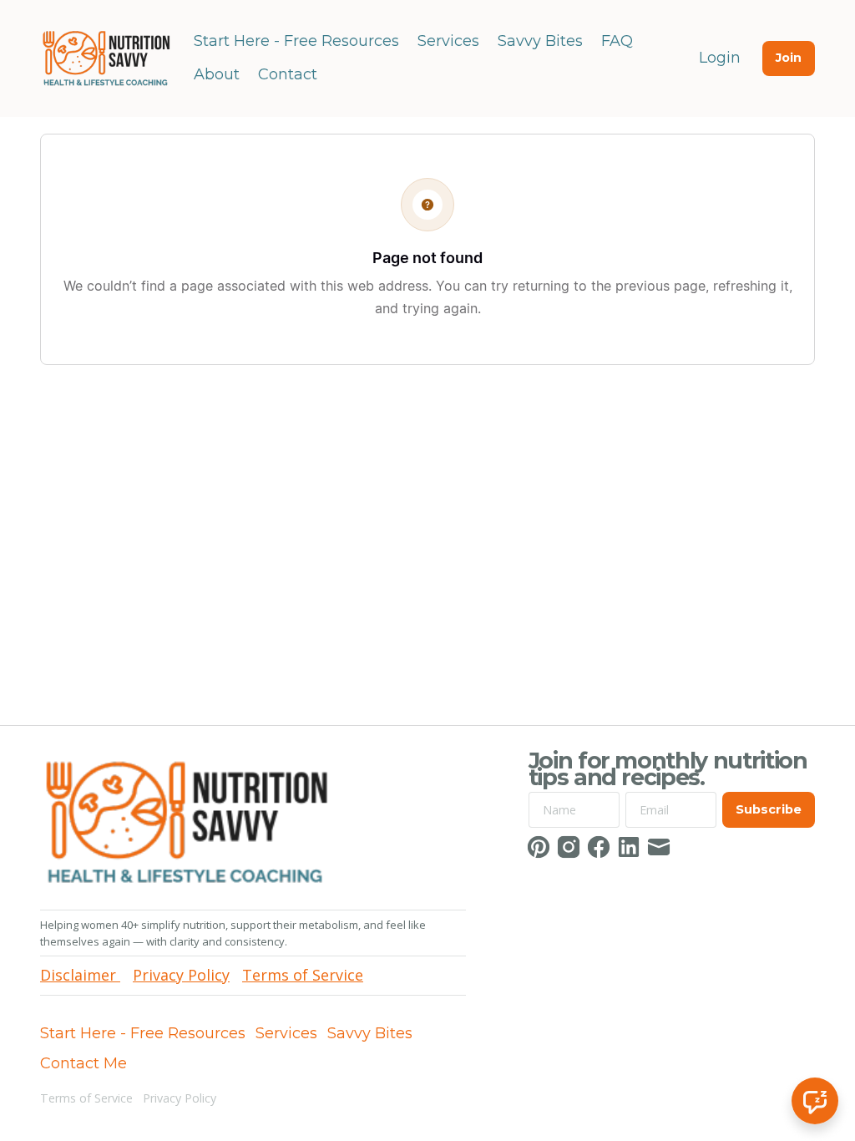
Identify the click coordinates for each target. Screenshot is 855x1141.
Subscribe (769, 809)
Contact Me (83, 1063)
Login (720, 57)
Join (789, 57)
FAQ (617, 41)
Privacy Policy (179, 1098)
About (217, 74)
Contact (287, 74)
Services (448, 41)
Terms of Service (86, 1098)
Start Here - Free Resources (296, 41)
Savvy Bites (540, 41)
